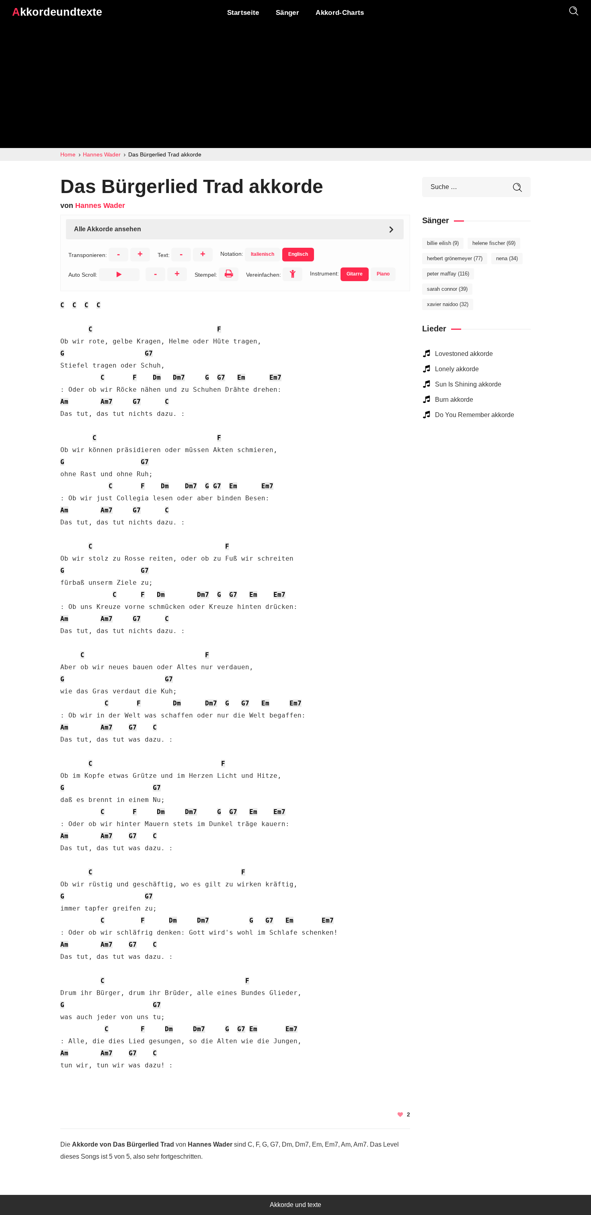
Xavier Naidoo (447, 304)
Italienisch (262, 254)
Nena (507, 258)
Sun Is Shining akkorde (468, 384)
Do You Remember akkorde (474, 414)
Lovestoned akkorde (464, 353)
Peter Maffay (448, 274)
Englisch (298, 254)
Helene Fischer (493, 243)
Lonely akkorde (457, 369)
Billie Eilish (443, 243)
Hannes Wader (100, 205)
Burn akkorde (454, 399)
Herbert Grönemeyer (454, 258)
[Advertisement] (295, 87)
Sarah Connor (447, 289)
